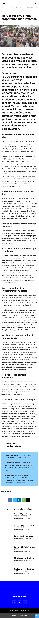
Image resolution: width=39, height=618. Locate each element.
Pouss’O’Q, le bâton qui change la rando (23, 515)
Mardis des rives (11, 60)
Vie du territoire (10, 7)
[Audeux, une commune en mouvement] (7, 528)
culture (9, 491)
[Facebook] (10, 500)
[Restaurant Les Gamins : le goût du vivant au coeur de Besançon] (7, 572)
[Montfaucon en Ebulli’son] (7, 561)
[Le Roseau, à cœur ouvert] (7, 539)
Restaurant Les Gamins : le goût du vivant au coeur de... (25, 570)
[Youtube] (25, 602)
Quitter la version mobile (19, 615)
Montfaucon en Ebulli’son (24, 558)
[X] (15, 500)
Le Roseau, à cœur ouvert (24, 536)
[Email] (28, 500)
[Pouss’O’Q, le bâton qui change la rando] (7, 517)
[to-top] (37, 615)
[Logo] (8, 4)
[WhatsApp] (24, 500)
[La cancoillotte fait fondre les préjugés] (7, 550)
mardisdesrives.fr (14, 446)
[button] (35, 3)
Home (3, 7)
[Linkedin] (19, 500)
